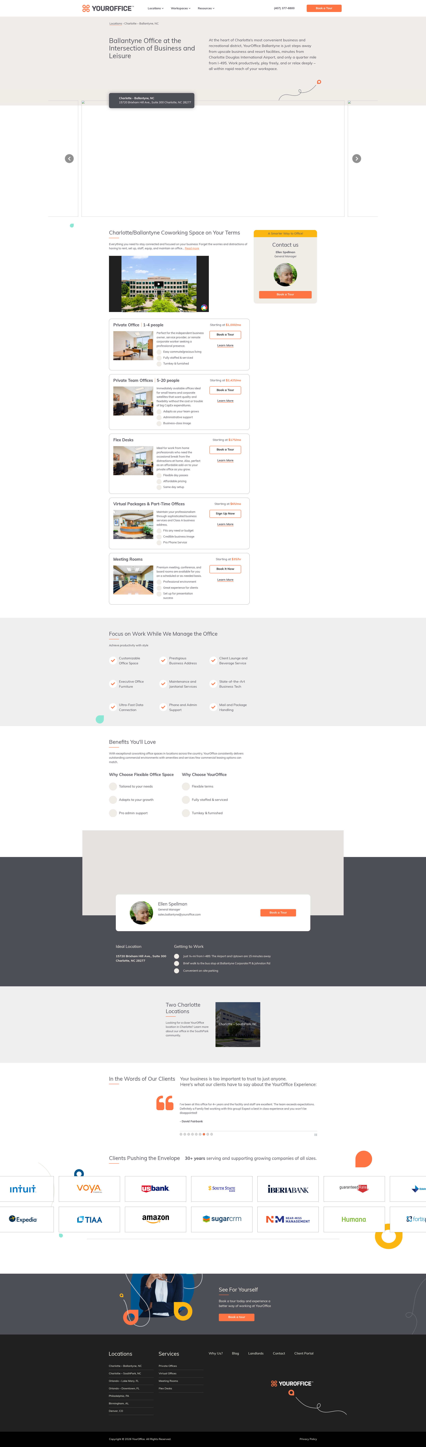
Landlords (256, 1353)
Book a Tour (225, 334)
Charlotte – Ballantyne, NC (125, 1366)
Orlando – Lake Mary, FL (124, 1381)
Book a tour (236, 1317)
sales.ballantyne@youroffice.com (179, 914)
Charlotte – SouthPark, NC (125, 1373)
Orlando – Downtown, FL (124, 1388)
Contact (279, 1353)
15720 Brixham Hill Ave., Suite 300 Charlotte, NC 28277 (141, 958)
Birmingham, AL (119, 1403)
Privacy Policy (308, 1439)
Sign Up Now (225, 513)
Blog (235, 1353)
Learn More (294, 22)
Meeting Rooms (168, 1381)
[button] (213, 871)
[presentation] (69, 158)
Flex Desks (165, 1388)
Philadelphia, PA (119, 1396)
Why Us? (216, 1353)
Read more (192, 248)
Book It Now (225, 569)
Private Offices (168, 1366)
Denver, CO (116, 1411)
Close (312, 22)
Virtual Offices (167, 1373)
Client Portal (304, 1353)
